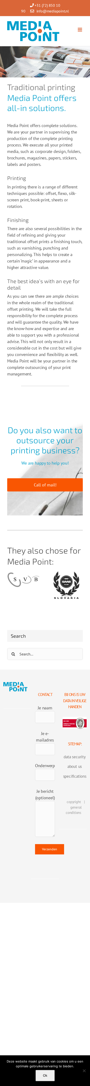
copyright (74, 802)
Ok (45, 1075)
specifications (74, 776)
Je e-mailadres (45, 737)
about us (74, 766)
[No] (84, 1070)
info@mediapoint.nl (52, 11)
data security (74, 756)
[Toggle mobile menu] (80, 29)
